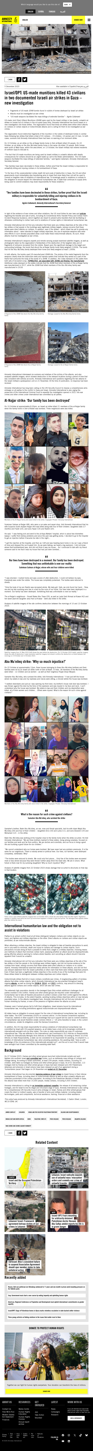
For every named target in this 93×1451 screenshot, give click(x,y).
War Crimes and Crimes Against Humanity (18, 1126)
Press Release (54, 1119)
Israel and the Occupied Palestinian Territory (42, 1112)
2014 (44, 983)
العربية (62, 11)
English (30, 11)
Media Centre (24, 1409)
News (29, 1119)
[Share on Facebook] (19, 79)
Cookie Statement (25, 1435)
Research (54, 1415)
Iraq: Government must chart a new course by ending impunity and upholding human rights (38, 1295)
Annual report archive (24, 1423)
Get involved (39, 1403)
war (40, 1058)
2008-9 (38, 983)
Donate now (46, 1391)
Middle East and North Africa (15, 1119)
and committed (32, 1058)
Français (52, 11)
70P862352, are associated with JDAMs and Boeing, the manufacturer (56, 261)
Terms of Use (11, 1435)
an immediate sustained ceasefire (45, 1086)
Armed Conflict (10, 1112)
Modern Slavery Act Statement (8, 1416)
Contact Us (6, 1409)
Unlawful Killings (80, 1119)
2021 (53, 983)
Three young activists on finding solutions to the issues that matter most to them (34, 1317)
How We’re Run (8, 1412)
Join (36, 1412)
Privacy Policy (4, 1435)
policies (83, 213)
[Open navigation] (89, 20)
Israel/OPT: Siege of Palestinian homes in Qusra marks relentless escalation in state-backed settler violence (44, 1311)
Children (22, 1112)
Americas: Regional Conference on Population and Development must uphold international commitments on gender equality (46, 1303)
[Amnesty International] (9, 20)
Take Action (39, 1415)
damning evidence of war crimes (48, 1074)
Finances (5, 1420)
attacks (14, 983)
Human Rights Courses (24, 1418)
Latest (54, 1402)
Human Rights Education (24, 1413)
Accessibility (18, 1435)
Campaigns (55, 1412)
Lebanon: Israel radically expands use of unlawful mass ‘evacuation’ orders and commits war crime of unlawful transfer (67, 1179)
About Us (7, 1402)
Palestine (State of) (40, 1119)
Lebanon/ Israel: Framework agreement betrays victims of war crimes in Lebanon (24, 1224)
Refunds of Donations (40, 1435)
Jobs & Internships (76, 1418)
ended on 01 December (57, 1069)
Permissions (32, 1435)
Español (41, 11)
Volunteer (38, 1418)
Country (12, 1177)
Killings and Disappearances (70, 1112)
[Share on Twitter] (24, 79)
